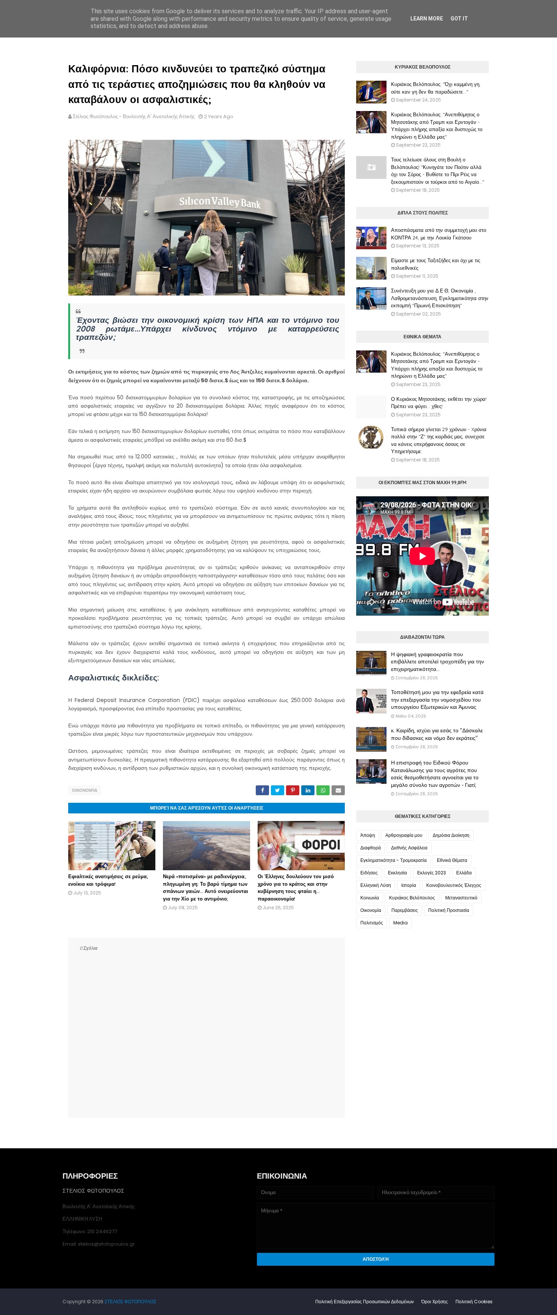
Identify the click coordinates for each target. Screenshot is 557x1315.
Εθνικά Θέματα (452, 860)
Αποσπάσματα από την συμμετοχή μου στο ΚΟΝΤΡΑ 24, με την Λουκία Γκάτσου (438, 234)
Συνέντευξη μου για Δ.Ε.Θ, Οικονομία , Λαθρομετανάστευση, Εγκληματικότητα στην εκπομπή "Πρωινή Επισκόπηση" (439, 298)
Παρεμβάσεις (404, 910)
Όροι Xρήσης (434, 1301)
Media (400, 922)
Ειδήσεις (369, 872)
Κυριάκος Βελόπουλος (412, 897)
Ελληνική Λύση (375, 885)
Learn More (426, 19)
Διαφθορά (370, 847)
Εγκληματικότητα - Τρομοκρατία (393, 860)
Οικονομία (84, 790)
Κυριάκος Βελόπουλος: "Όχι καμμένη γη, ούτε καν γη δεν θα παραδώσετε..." (435, 88)
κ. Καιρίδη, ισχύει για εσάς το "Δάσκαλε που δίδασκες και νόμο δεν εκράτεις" (437, 734)
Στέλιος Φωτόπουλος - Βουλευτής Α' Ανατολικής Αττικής (134, 116)
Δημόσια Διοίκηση (451, 835)
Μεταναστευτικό (461, 897)
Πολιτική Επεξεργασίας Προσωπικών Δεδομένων (364, 1301)
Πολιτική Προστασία (448, 910)
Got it (459, 19)
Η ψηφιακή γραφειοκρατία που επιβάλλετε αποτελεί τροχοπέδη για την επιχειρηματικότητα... (437, 661)
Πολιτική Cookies (474, 1301)
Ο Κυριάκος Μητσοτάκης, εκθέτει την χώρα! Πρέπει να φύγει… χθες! (439, 403)
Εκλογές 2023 (431, 872)
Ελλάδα (464, 872)
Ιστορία (408, 885)
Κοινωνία (369, 897)
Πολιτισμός (371, 922)
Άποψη (367, 835)
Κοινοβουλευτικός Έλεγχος (453, 885)
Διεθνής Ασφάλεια (409, 847)
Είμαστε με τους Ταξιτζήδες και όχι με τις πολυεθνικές (435, 264)
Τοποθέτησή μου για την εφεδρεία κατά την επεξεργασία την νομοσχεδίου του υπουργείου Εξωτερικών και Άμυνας (437, 699)
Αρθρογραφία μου (403, 835)
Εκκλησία (397, 872)
